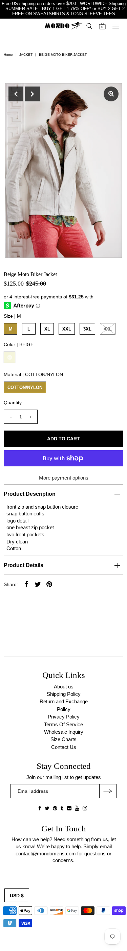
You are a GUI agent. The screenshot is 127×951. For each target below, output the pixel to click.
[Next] (32, 94)
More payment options (63, 478)
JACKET (26, 54)
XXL (66, 329)
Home (8, 54)
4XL (108, 329)
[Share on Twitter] (38, 584)
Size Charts (63, 739)
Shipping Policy (64, 694)
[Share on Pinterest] (49, 584)
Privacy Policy (64, 717)
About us (63, 686)
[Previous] (15, 94)
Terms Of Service (63, 724)
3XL (87, 329)
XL (47, 329)
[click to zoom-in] (111, 94)
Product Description (30, 494)
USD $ (17, 895)
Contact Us (63, 747)
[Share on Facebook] (26, 584)
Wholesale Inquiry (63, 732)
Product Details (23, 565)
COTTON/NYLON (24, 387)
